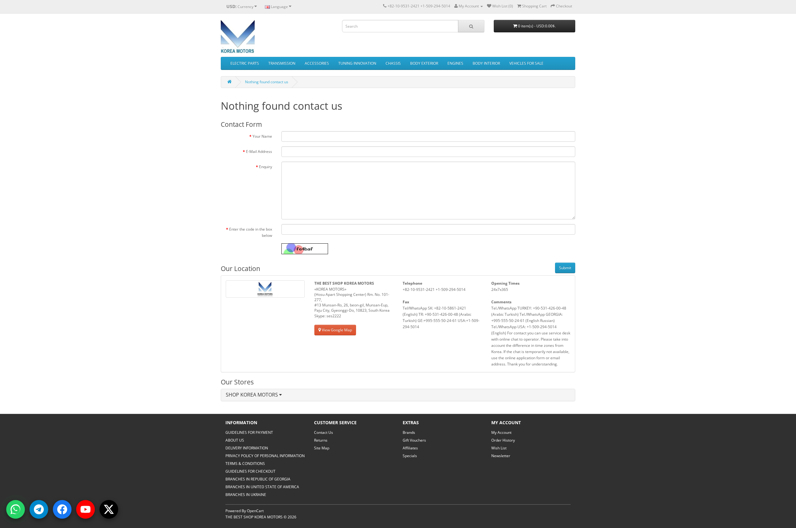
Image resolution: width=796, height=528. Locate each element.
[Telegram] (39, 509)
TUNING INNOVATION (357, 63)
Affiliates (410, 448)
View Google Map (336, 330)
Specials (410, 455)
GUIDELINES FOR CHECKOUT (250, 471)
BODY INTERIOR (486, 63)
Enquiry (265, 166)
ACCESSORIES (317, 63)
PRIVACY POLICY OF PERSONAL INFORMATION (265, 455)
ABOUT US (234, 440)
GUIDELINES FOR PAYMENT (249, 432)
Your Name (262, 136)
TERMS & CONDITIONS (245, 463)
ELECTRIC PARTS (244, 63)
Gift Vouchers (414, 440)
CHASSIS (393, 63)
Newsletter (500, 455)
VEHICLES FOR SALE (526, 63)
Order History (503, 440)
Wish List (499, 448)
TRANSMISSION (281, 63)
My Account (501, 432)
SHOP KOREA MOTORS (252, 394)
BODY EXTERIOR (424, 63)
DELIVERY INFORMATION (246, 448)
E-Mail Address (259, 151)
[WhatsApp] (15, 509)
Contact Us (323, 432)
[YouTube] (85, 509)
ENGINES (455, 63)
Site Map (321, 448)
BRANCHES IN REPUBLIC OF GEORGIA (257, 479)
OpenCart (255, 510)
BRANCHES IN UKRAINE (245, 494)
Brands (409, 432)
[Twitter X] (109, 509)
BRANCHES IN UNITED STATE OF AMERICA (262, 486)
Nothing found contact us (266, 82)
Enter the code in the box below (250, 232)
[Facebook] (62, 509)
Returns (320, 440)
